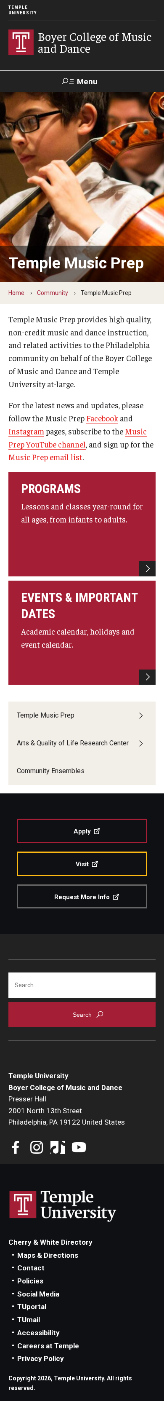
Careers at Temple (48, 1346)
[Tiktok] (57, 1148)
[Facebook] (15, 1148)
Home (16, 292)
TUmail (28, 1319)
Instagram (26, 431)
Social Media (38, 1294)
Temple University (22, 10)
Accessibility (38, 1333)
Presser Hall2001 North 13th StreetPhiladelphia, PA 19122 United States (66, 1110)
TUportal (31, 1306)
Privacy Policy (40, 1358)
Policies (30, 1281)
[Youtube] (78, 1148)
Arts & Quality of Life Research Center (73, 743)
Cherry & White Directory (50, 1242)
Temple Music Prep (45, 715)
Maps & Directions (47, 1255)
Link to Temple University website (63, 1206)
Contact (31, 1268)
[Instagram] (36, 1148)
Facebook (102, 418)
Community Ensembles (51, 771)
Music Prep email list (45, 457)
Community (52, 292)
